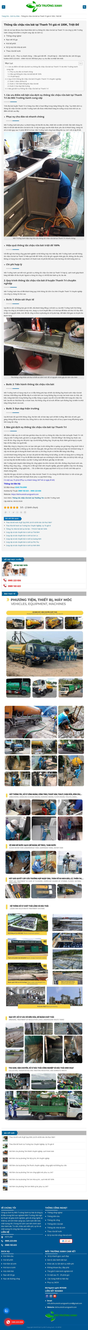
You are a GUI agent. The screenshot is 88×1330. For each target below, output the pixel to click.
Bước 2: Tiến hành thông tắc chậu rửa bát (24, 84)
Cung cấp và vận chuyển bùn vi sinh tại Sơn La (22, 536)
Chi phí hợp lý (14, 76)
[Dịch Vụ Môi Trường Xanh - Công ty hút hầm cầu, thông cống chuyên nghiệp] (44, 7)
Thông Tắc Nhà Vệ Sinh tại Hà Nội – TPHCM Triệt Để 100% (26, 529)
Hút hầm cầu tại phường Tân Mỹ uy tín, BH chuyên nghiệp (29, 1158)
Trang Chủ (5, 16)
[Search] (84, 7)
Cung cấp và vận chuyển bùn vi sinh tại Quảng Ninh (23, 539)
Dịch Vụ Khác (15, 16)
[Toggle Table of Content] (79, 63)
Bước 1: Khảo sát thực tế (18, 81)
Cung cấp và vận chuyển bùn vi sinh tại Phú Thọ (22, 542)
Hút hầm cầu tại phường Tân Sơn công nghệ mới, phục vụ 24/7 (31, 1172)
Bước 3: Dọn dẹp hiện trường (20, 86)
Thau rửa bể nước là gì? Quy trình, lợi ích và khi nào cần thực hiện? (29, 522)
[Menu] (3, 7)
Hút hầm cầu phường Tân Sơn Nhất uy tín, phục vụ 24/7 (28, 1186)
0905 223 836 (36, 491)
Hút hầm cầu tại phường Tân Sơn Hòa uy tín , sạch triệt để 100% (31, 1179)
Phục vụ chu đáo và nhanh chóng (21, 72)
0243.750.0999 (21, 487)
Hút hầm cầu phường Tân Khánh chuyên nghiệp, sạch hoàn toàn (31, 1151)
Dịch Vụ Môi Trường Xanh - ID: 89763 (49, 1327)
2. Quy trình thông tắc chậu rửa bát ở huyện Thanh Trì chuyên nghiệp (34, 79)
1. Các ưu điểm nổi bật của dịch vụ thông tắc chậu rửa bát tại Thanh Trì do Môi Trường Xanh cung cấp (42, 68)
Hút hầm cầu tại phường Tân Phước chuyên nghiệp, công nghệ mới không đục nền (38, 1165)
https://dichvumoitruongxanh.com (25, 494)
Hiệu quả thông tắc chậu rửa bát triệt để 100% (25, 74)
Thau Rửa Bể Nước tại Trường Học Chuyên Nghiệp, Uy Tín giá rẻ (28, 526)
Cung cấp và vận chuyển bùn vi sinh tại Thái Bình (23, 532)
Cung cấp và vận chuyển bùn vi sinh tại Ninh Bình (23, 545)
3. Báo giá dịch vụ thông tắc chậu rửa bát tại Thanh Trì (28, 88)
